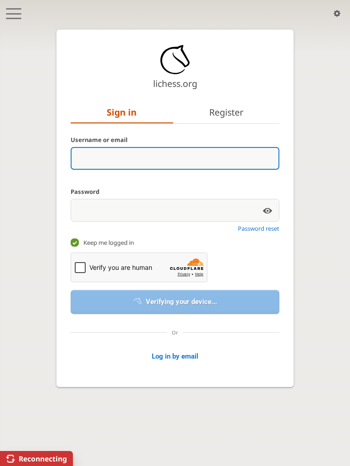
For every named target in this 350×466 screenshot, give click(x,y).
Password (85, 191)
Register (226, 112)
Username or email (99, 140)
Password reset (258, 228)
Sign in (122, 112)
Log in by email (175, 356)
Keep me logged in (108, 242)
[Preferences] (337, 13)
